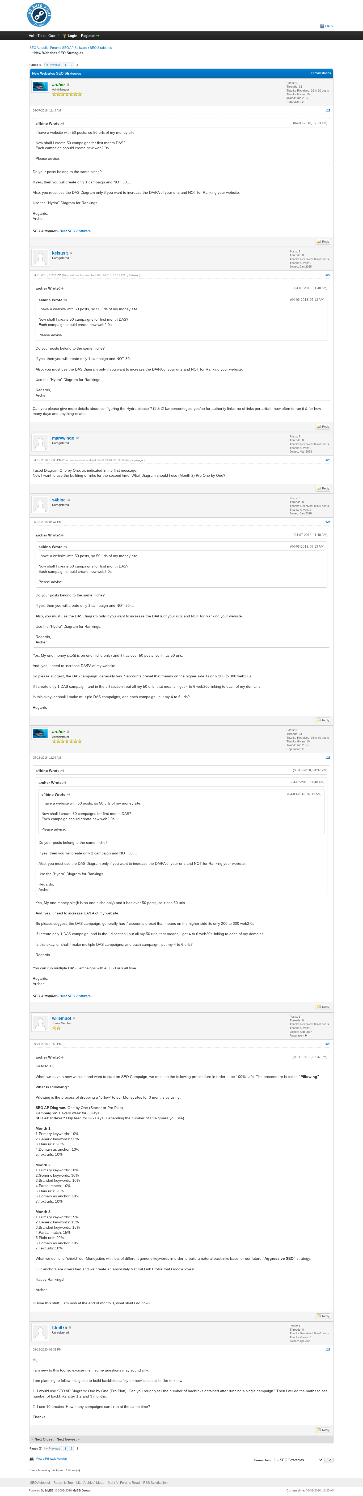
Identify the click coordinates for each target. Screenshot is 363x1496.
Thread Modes (321, 73)
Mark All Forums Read (124, 1483)
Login (72, 36)
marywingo (63, 438)
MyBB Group (82, 1490)
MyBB (49, 1490)
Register (88, 36)
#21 (328, 110)
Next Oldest (44, 1439)
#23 (328, 460)
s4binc (59, 500)
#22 (328, 275)
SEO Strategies (101, 48)
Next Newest (67, 1439)
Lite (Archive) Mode (90, 1483)
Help (329, 26)
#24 (328, 521)
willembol (61, 1018)
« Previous (53, 64)
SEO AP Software (74, 48)
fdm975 (59, 1327)
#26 (328, 1044)
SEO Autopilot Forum (44, 48)
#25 (328, 757)
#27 (328, 1349)
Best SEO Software (75, 231)
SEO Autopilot (40, 1483)
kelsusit (60, 253)
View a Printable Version (51, 1458)
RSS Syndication (155, 1483)
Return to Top (63, 1483)
